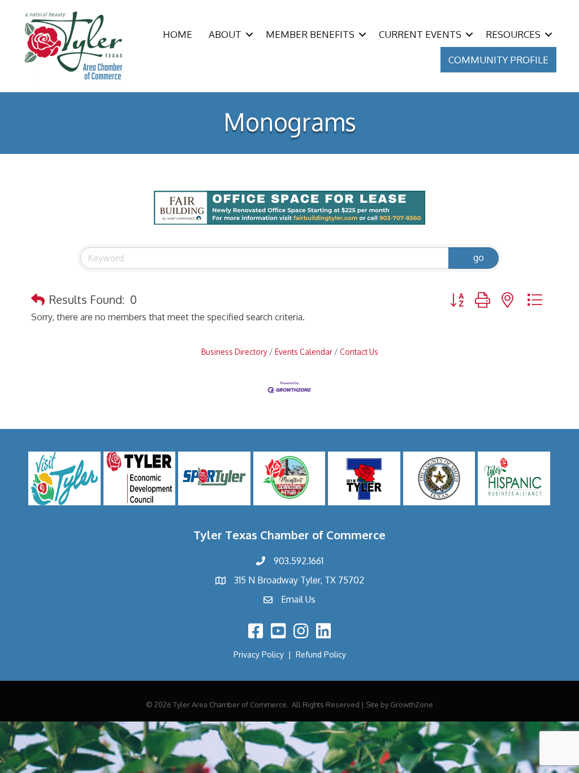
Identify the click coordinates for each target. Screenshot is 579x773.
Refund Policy (321, 654)
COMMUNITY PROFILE (498, 60)
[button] (38, 299)
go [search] (478, 257)
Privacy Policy (259, 654)
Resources (513, 34)
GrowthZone (411, 704)
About (225, 34)
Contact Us (359, 352)
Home (177, 34)
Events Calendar (303, 352)
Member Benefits (310, 34)
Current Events (420, 34)
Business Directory (234, 352)
